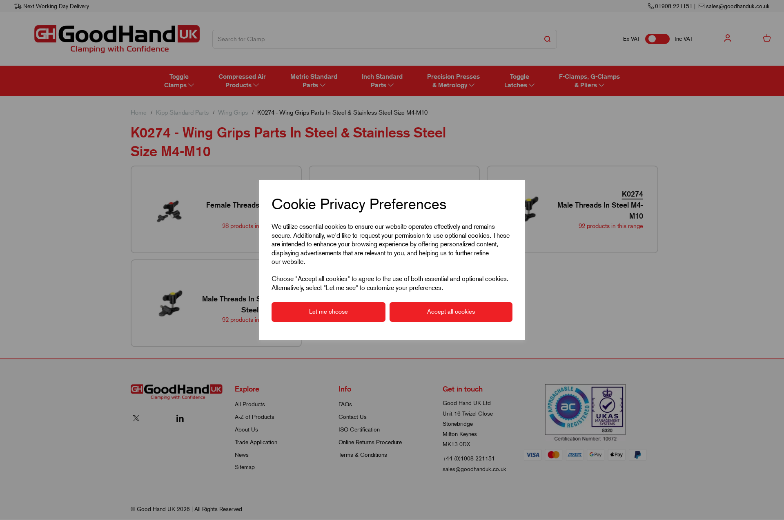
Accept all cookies (451, 311)
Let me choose (328, 311)
